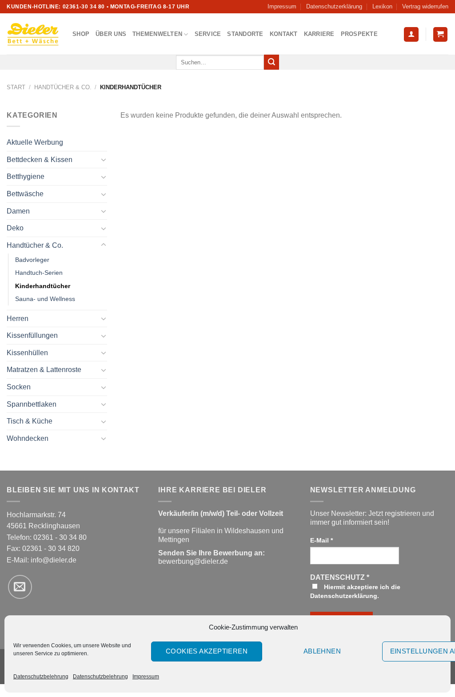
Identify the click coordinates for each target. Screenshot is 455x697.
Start (16, 87)
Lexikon (382, 6)
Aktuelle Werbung (35, 142)
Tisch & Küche (29, 421)
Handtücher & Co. (63, 87)
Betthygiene (25, 176)
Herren (17, 318)
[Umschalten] (103, 159)
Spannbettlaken (31, 404)
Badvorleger (32, 259)
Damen (18, 211)
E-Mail (321, 540)
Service (208, 34)
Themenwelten (157, 34)
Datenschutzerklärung (334, 6)
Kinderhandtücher (42, 285)
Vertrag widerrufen (425, 6)
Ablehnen (322, 651)
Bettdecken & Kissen (39, 159)
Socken (19, 387)
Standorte (245, 34)
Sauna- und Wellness (45, 298)
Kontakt (284, 34)
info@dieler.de (53, 560)
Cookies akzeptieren (207, 651)
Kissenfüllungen (32, 335)
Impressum (145, 676)
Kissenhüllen (27, 352)
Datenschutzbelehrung (40, 676)
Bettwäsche (25, 194)
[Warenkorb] (440, 34)
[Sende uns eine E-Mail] (20, 587)
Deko (15, 228)
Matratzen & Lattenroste (44, 369)
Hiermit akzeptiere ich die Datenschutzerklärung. (355, 591)
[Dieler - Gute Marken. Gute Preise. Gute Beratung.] (33, 34)
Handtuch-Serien (39, 272)
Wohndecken (27, 438)
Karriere (319, 34)
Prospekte (359, 34)
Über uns (111, 34)
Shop (80, 34)
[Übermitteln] (271, 62)
